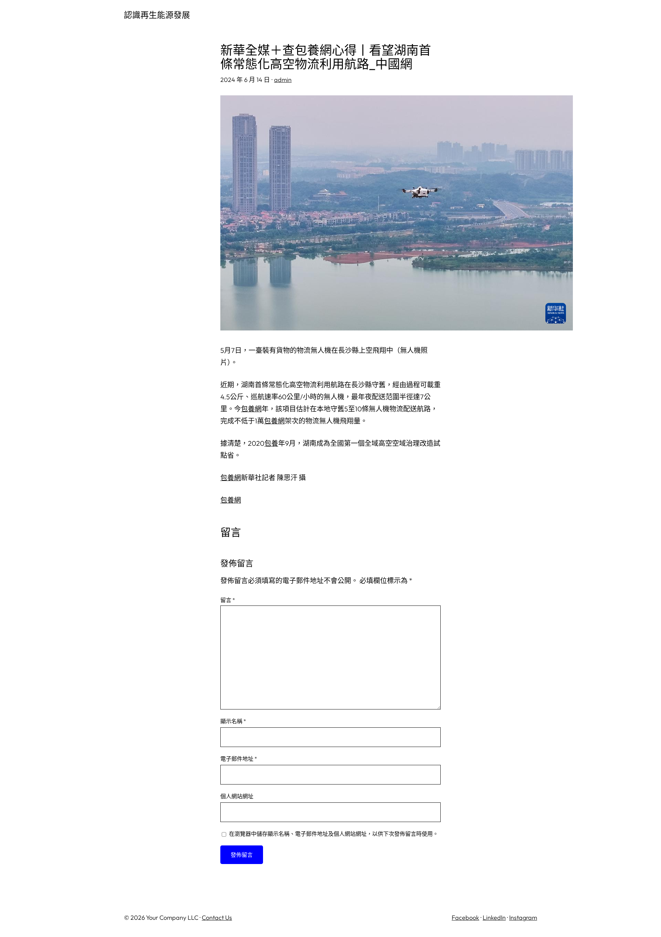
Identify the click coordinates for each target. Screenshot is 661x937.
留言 (227, 600)
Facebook (465, 918)
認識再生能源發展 (157, 15)
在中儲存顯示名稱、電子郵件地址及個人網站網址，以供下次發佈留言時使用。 (333, 833)
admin (283, 80)
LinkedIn (494, 918)
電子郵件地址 (238, 758)
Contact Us (217, 918)
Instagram (523, 918)
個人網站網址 (236, 796)
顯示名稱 (233, 721)
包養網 (251, 408)
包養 (271, 443)
